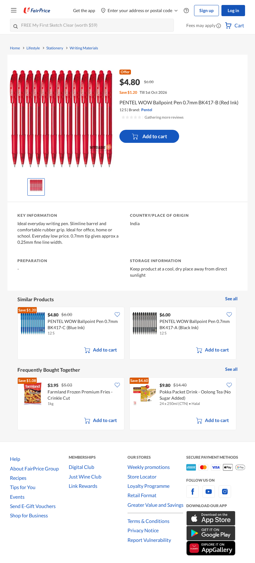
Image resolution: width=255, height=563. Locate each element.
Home (15, 48)
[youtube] (208, 495)
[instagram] (225, 495)
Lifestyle (33, 48)
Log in (233, 10)
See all (231, 298)
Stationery (54, 48)
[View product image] (36, 185)
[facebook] (192, 495)
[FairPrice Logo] (37, 10)
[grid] (127, 334)
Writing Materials (84, 48)
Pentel (146, 109)
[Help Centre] (186, 11)
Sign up (206, 10)
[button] (218, 26)
